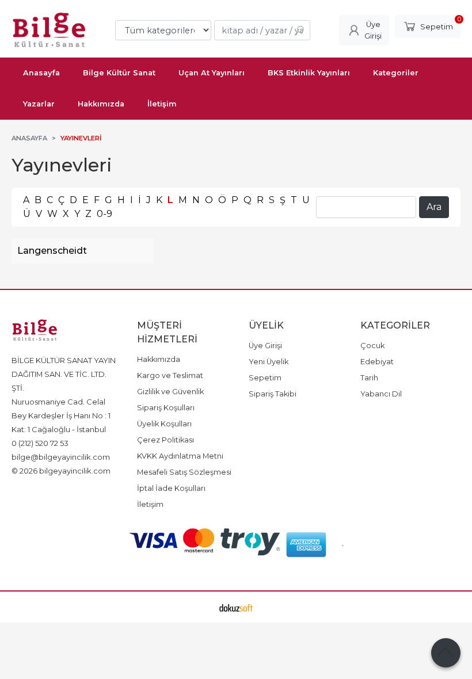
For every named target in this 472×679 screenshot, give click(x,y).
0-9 (104, 213)
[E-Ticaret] (236, 607)
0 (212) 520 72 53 (40, 443)
